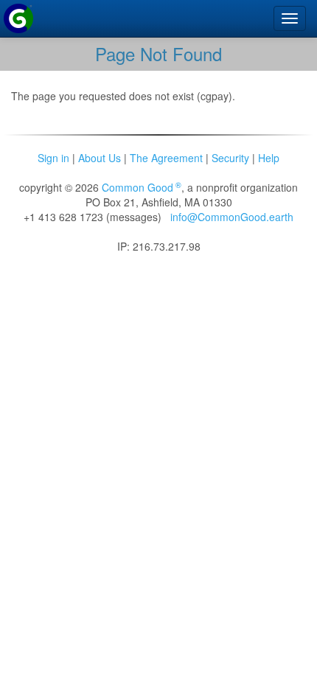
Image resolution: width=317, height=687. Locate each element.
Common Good (141, 187)
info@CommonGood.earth (231, 216)
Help (268, 157)
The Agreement (166, 157)
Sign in (53, 157)
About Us (99, 157)
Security (230, 157)
